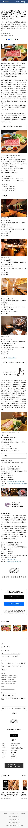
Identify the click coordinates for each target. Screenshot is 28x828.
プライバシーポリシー (14, 813)
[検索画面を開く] (26, 2)
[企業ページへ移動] (14, 722)
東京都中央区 (4, 677)
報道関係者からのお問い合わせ (14, 816)
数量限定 (23, 663)
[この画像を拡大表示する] (6, 628)
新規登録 (22, 1)
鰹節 (3, 666)
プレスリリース (10, 708)
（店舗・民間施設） (13, 675)
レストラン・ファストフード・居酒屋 (10, 653)
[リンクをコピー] (18, 39)
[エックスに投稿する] (6, 39)
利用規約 (23, 813)
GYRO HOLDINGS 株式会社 (20, 708)
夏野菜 (3, 669)
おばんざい (9, 666)
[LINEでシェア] (11, 39)
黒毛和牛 (21, 666)
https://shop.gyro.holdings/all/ (14, 561)
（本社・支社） (11, 679)
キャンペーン (5, 646)
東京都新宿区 (4, 679)
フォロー (14, 735)
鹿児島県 (3, 683)
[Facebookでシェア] (9, 39)
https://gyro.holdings (12, 559)
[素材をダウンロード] (15, 39)
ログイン (17, 1)
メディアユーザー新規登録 (14, 603)
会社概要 (5, 813)
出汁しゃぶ (16, 663)
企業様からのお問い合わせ (14, 819)
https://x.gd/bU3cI (12, 357)
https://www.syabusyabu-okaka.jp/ (8, 689)
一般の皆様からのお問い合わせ (14, 822)
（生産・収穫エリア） (11, 683)
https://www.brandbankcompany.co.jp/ (15, 481)
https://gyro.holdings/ (15, 743)
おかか (3, 663)
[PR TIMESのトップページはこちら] (6, 1)
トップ (3, 708)
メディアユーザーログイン (14, 596)
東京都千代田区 (4, 675)
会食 (16, 666)
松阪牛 (9, 663)
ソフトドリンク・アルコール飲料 (9, 656)
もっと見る (24, 775)
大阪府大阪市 (4, 681)
